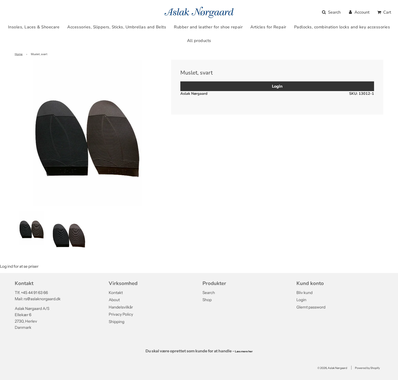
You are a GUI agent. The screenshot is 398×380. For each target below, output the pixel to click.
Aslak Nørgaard (194, 93)
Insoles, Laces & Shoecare (34, 27)
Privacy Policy (121, 314)
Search (208, 292)
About (114, 299)
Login (277, 86)
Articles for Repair (268, 27)
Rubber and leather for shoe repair (208, 27)
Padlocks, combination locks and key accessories (342, 27)
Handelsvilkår (121, 307)
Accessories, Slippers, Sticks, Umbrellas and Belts (116, 27)
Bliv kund (304, 292)
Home (19, 54)
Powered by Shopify (367, 368)
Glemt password (310, 307)
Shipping (116, 321)
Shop (207, 299)
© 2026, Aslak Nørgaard (332, 368)
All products (199, 40)
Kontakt (116, 292)
